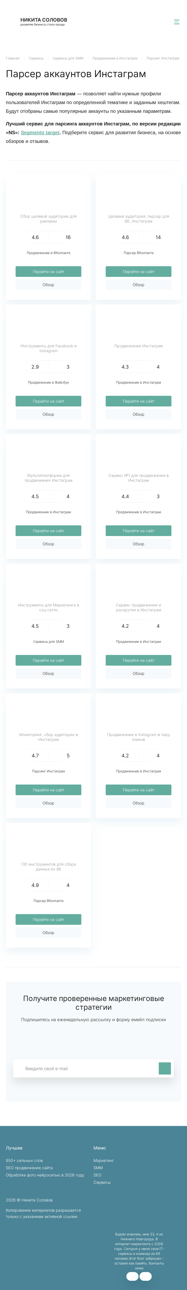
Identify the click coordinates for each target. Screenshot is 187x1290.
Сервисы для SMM (68, 58)
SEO (97, 1175)
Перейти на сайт (48, 271)
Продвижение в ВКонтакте (48, 253)
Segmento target (40, 132)
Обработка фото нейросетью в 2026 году (45, 1175)
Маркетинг (104, 1160)
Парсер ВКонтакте (139, 253)
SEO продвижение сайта (29, 1167)
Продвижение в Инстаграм (115, 58)
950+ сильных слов (24, 1160)
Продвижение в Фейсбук (48, 382)
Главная (12, 58)
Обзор (48, 284)
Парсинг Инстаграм (163, 58)
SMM (98, 1167)
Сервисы (36, 58)
